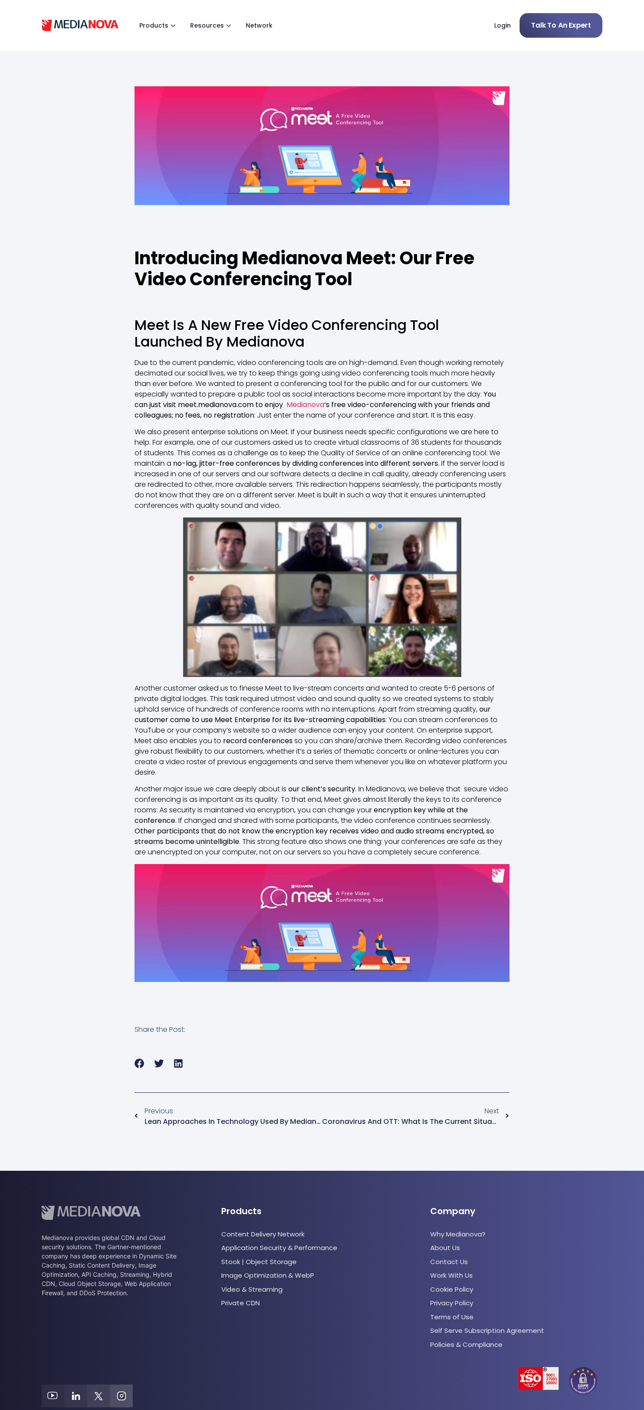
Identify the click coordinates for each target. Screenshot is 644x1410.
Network (259, 25)
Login (502, 25)
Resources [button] (207, 25)
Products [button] (153, 25)
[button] (139, 1064)
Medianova (305, 405)
